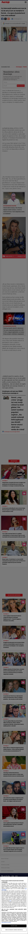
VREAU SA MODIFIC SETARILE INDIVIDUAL (14, 929)
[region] (14, 905)
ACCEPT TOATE (14, 925)
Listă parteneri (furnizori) (6, 922)
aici (10, 900)
